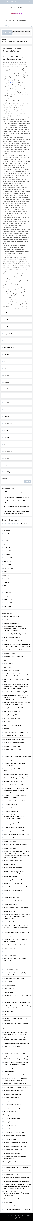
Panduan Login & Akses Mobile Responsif (15, 880)
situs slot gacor (7, 389)
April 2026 (6, 544)
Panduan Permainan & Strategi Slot (13, 901)
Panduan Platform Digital (10, 904)
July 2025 (6, 575)
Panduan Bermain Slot (9, 864)
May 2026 (6, 540)
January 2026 (7, 554)
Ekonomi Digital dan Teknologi (12, 670)
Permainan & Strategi (9, 948)
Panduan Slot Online (9, 911)
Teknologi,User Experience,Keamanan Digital (16, 1181)
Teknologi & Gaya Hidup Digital (12, 1104)
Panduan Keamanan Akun (10, 876)
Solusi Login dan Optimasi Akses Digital (14, 1053)
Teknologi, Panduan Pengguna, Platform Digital (16, 1177)
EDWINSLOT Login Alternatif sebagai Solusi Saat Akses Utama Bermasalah (15, 2)
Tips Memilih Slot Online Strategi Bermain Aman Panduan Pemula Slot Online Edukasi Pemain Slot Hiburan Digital (17, 1193)
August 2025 (6, 571)
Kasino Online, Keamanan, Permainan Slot (15, 742)
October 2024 (7, 606)
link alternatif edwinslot (10, 804)
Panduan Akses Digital (9, 848)
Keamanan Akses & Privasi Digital (13, 749)
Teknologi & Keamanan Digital (11, 1118)
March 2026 (6, 547)
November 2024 (7, 603)
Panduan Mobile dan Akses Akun (12, 890)
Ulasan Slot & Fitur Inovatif (11, 1199)
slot (4, 361)
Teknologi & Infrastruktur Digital (12, 1108)
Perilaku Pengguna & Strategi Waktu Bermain (16, 945)
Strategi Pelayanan (8, 1071)
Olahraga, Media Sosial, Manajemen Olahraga (16, 834)
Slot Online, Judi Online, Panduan (12, 1015)
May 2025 (6, 582)
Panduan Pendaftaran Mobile (11, 897)
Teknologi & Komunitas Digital (12, 1125)
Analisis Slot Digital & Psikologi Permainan (15, 634)
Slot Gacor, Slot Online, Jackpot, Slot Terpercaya (17, 995)
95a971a (6, 62)
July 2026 (6, 533)
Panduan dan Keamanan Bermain (12, 867)
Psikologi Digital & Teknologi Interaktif (14, 978)
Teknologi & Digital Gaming (11, 1097)
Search (4, 478)
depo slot (6, 375)
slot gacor (6, 382)
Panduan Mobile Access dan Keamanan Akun (16, 887)
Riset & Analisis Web (9, 981)
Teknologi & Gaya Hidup (10, 1101)
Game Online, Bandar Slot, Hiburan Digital (15, 692)
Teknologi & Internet (9, 1115)
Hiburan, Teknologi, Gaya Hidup (12, 725)
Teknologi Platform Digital (10, 1174)
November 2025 (7, 561)
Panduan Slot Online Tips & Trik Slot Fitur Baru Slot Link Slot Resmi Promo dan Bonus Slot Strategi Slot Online (16, 916)
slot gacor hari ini (8, 992)
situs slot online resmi (9, 985)
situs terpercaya (8, 423)
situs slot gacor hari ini (9, 347)
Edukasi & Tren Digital (9, 653)
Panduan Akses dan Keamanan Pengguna (15, 844)
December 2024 (7, 599)
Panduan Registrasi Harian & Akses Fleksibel (16, 907)
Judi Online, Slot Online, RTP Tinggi (13, 735)
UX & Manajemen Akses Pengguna (13, 1206)
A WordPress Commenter (10, 523)
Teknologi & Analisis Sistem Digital (13, 1090)
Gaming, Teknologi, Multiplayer (12, 715)
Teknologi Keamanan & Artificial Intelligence (15, 1167)
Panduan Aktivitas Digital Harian (12, 860)
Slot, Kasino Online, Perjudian (11, 1046)
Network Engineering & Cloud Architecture (15, 831)
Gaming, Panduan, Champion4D (12, 711)
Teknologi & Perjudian (9, 1129)
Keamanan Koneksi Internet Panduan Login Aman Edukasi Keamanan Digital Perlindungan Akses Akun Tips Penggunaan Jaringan (16, 776)
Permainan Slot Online (9, 955)
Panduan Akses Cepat (9, 841)
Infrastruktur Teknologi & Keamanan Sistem (15, 732)
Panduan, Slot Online (9, 922)
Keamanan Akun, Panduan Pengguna (13, 753)
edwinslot (6, 660)
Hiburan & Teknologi (9, 722)
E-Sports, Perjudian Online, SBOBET (13, 650)
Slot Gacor (6, 354)
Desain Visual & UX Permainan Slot (13, 641)
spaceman (6, 437)
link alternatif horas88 (9, 808)
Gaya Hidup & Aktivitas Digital (11, 718)
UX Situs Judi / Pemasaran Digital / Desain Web (16, 1209)
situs (4, 368)
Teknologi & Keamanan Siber (11, 1122)
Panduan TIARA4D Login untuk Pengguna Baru (17, 497)
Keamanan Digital (8, 760)
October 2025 (7, 565)
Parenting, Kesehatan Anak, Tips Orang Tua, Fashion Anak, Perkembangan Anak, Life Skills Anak (16, 927)
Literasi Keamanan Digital (10, 811)
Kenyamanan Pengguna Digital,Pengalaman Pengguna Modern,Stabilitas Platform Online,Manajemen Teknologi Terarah (15, 790)
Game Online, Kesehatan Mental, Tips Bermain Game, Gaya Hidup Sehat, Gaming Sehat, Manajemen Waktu (16, 697)
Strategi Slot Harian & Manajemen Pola (14, 1075)
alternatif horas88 (8, 620)
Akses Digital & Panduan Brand (12, 616)
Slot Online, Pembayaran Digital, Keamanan (15, 1023)
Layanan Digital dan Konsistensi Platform (15, 801)
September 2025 (8, 568)
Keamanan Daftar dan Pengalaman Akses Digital (17, 756)
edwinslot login (7, 667)
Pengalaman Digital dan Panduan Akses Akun (16, 932)
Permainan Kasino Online (10, 952)
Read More (5, 313)
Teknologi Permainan (9, 1171)
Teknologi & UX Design (9, 1139)
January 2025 (7, 596)
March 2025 (6, 589)
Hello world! (23, 523)
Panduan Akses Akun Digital (11, 838)
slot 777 (5, 396)
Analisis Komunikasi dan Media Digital (14, 623)
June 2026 (6, 537)
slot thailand (13, 83)
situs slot (6, 403)
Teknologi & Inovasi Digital (11, 1111)
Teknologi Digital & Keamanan (11, 1153)
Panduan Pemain (8, 894)
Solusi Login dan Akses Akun (11, 1050)
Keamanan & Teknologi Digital (11, 746)
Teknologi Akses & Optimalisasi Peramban (15, 1142)
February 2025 (7, 592)
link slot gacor (7, 341)
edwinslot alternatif (8, 663)
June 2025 (6, 578)
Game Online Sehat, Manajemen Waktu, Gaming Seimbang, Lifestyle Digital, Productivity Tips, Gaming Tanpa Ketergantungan (16, 686)
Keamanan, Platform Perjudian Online (13, 785)
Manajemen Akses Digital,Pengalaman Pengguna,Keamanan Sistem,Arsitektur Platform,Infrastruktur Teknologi (14, 816)
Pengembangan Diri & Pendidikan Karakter (15, 936)
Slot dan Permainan (8, 988)
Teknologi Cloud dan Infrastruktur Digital (14, 1146)
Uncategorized (7, 1202)
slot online (6, 444)
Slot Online (6, 999)
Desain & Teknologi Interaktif (11, 637)
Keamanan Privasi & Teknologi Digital (14, 781)
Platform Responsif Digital (10, 969)
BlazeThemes (20, 1218)
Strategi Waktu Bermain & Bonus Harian (14, 1083)
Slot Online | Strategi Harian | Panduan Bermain (16, 1002)
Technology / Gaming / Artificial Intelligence (15, 1087)
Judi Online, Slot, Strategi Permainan (13, 739)
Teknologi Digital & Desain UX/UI (12, 1149)
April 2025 (6, 585)
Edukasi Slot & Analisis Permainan (13, 656)
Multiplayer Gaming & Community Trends (14, 827)
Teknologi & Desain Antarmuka (12, 1094)
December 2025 (7, 558)
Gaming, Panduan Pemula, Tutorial (13, 708)
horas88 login (7, 729)
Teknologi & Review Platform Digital (13, 1132)
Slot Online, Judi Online (9, 1011)
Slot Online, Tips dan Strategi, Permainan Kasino (17, 1043)
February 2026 (7, 551)
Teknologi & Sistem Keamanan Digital (14, 1136)
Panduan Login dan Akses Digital (12, 883)
